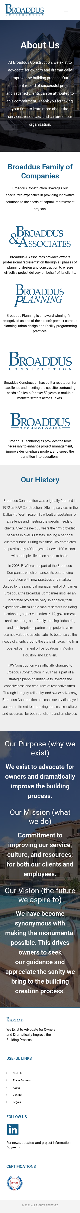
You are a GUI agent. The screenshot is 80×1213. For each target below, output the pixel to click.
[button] (66, 10)
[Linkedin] (12, 1129)
